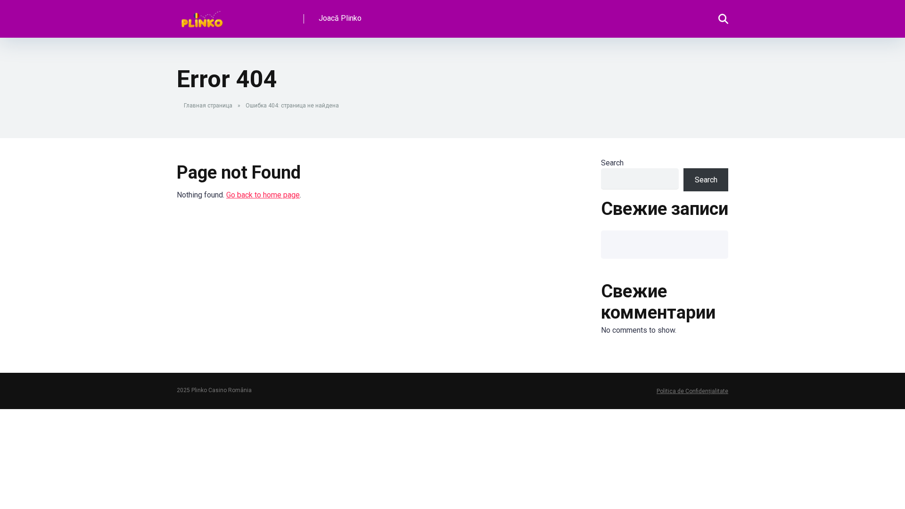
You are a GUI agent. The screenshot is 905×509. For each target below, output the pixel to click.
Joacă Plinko (340, 18)
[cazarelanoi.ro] (202, 15)
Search (612, 162)
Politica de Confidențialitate (692, 391)
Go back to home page (263, 194)
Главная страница (208, 105)
